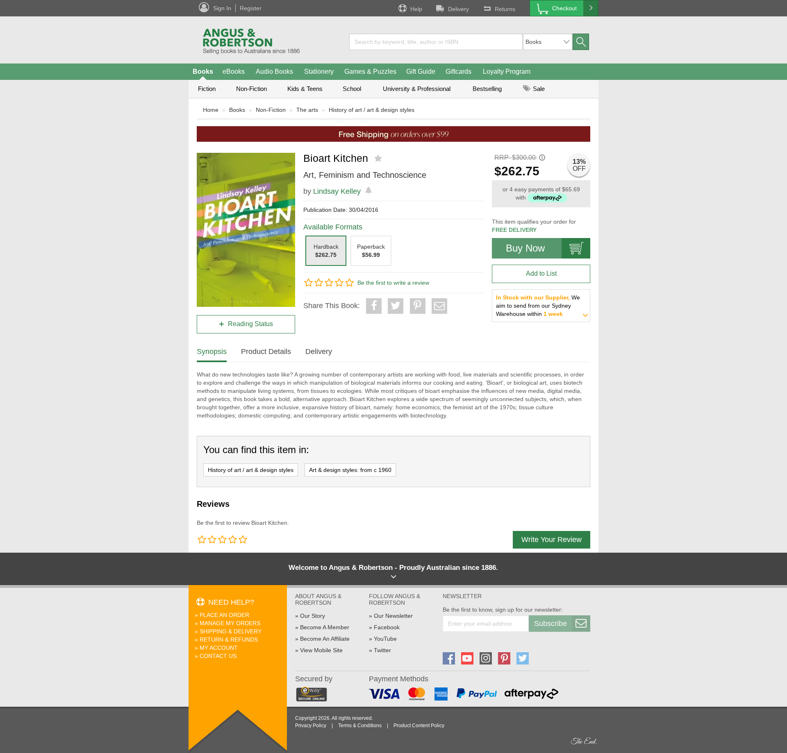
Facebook (387, 627)
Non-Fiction (251, 88)
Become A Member (324, 627)
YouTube (385, 638)
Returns (505, 9)
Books (203, 71)
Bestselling (487, 88)
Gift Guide (420, 71)
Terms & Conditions (360, 725)
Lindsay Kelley (337, 191)
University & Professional (416, 88)
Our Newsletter (393, 615)
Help (416, 9)
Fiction (207, 88)
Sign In (222, 8)
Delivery (458, 9)
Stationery (319, 71)
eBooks (234, 71)
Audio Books (274, 71)
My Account (219, 647)
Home (210, 110)
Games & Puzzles (370, 71)
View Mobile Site (321, 650)
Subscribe (550, 623)
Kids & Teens (305, 88)
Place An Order (224, 615)
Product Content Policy (419, 725)
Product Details (266, 351)
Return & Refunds (229, 639)
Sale (538, 88)
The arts (307, 110)
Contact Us (218, 656)
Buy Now (525, 248)
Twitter (382, 650)
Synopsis (212, 351)
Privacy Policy (310, 725)
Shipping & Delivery (231, 631)
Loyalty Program (506, 71)
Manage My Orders (230, 623)
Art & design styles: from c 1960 (350, 470)
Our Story (312, 615)
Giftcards (458, 71)
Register (251, 8)
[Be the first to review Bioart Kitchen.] (379, 158)
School (352, 88)
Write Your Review (551, 539)
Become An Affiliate (325, 638)
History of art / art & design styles (371, 110)
